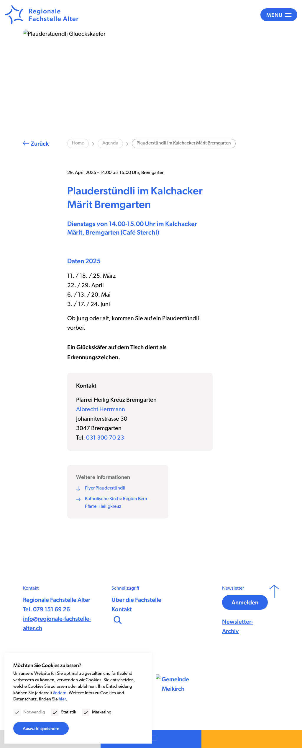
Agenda (110, 143)
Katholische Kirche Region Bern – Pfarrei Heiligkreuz (117, 503)
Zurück (40, 143)
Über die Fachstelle (136, 599)
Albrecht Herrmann (100, 410)
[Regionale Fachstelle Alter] (41, 15)
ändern (59, 693)
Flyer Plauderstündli (105, 488)
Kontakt (121, 609)
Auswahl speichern (41, 728)
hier (62, 699)
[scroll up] (274, 610)
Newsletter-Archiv (237, 626)
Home (78, 143)
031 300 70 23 (105, 438)
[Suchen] (117, 619)
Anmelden (245, 602)
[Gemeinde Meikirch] (173, 683)
